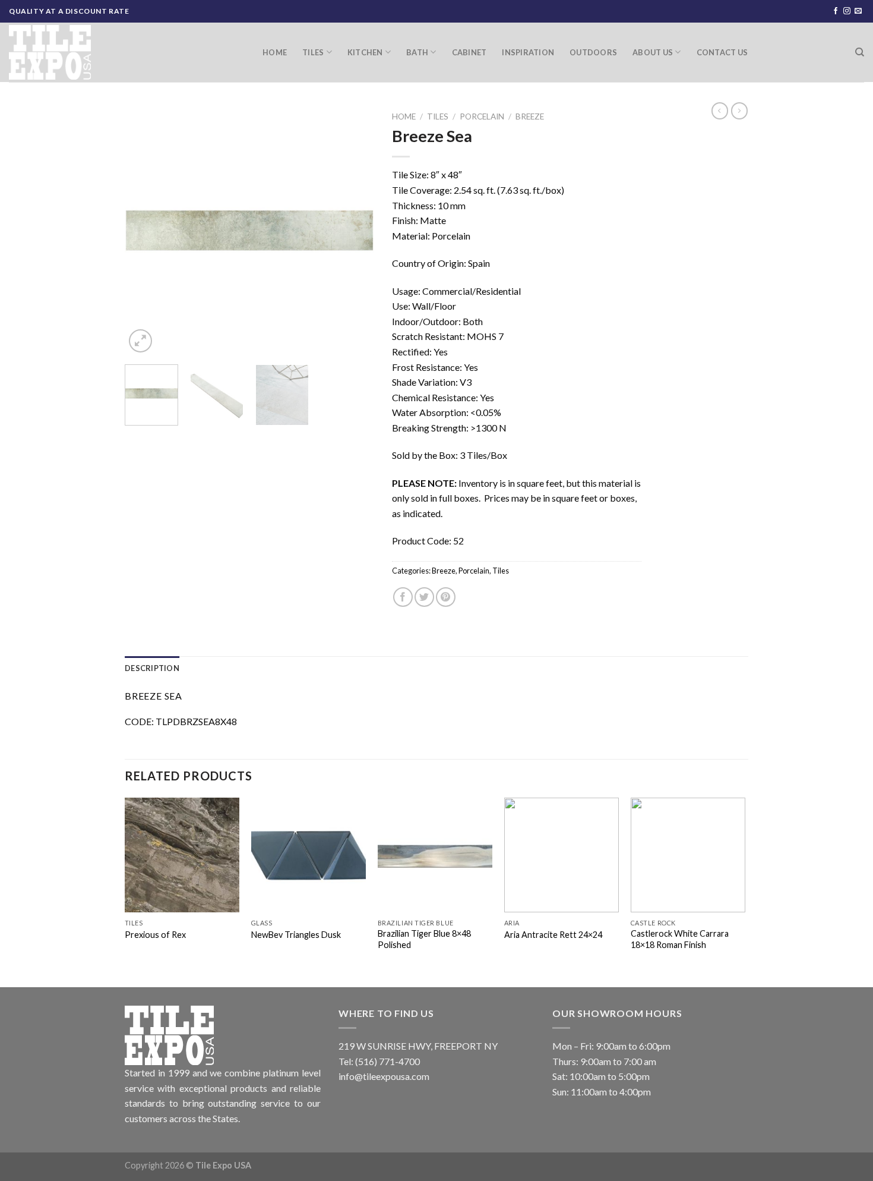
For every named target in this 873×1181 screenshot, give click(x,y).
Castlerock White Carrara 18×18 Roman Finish (680, 939)
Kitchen (365, 52)
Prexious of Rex (155, 935)
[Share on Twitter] (424, 597)
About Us (652, 52)
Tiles (313, 52)
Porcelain (482, 116)
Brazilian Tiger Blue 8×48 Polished (424, 939)
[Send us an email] (858, 11)
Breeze (529, 116)
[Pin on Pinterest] (446, 597)
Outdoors (593, 52)
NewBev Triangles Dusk (296, 935)
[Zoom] (140, 340)
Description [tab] (152, 668)
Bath (417, 52)
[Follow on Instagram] (846, 11)
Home (274, 52)
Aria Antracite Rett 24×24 (553, 935)
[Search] (859, 52)
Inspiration (528, 52)
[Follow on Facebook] (835, 11)
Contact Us (722, 52)
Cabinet (469, 52)
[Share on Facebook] (403, 597)
